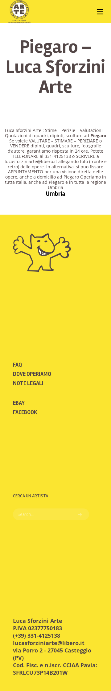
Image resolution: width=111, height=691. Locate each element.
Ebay (19, 403)
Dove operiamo (32, 374)
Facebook (25, 412)
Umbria (55, 194)
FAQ (17, 364)
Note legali (28, 383)
